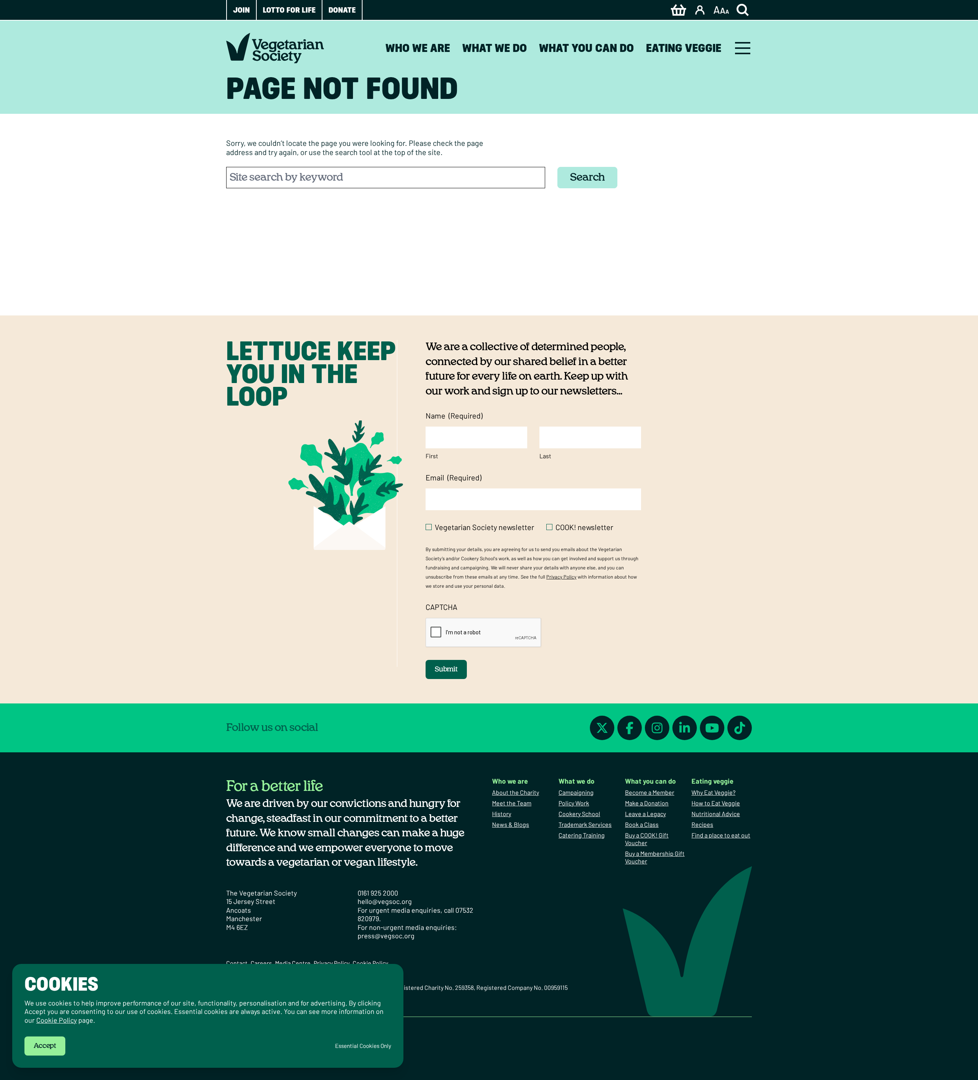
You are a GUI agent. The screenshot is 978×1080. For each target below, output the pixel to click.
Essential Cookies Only (363, 1046)
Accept (45, 1046)
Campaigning (576, 792)
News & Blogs (510, 824)
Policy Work (574, 803)
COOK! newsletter (584, 527)
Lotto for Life (289, 10)
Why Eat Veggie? (713, 792)
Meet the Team (511, 803)
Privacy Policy (561, 577)
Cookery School (579, 813)
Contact (237, 963)
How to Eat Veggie (715, 803)
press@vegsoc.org (386, 935)
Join (241, 10)
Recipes (702, 824)
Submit (446, 669)
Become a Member (649, 792)
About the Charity (515, 792)
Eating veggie (683, 48)
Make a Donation (647, 803)
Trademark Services (585, 824)
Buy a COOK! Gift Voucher (647, 838)
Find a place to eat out (720, 835)
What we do (494, 48)
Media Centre (293, 963)
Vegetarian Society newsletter (484, 527)
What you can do (586, 48)
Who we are (417, 48)
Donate (342, 10)
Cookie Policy (370, 963)
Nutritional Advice (715, 813)
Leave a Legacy (645, 813)
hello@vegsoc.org (385, 901)
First (432, 455)
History (501, 813)
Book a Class (642, 824)
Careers (261, 963)
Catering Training (582, 835)
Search (587, 177)
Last (545, 455)
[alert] (207, 1016)
